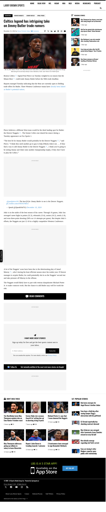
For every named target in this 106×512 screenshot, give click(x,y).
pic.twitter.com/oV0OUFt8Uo (17, 204)
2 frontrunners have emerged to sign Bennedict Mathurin (58, 444)
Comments (36, 31)
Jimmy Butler (30, 15)
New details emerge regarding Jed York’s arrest (90, 441)
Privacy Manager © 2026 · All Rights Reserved (15, 484)
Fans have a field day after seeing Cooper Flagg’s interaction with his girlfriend (91, 413)
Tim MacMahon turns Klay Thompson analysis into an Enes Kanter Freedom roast (13, 418)
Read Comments (36, 296)
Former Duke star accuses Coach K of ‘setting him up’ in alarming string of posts (35, 418)
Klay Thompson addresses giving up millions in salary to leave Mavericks (13, 445)
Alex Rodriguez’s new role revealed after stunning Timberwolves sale (90, 40)
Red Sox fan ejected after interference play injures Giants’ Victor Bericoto (91, 30)
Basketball (8, 15)
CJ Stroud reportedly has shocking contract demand (90, 422)
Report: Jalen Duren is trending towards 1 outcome (35, 444)
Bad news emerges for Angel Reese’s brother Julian (90, 404)
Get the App (70, 468)
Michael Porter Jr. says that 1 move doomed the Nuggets (57, 417)
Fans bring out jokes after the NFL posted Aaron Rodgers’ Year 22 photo (91, 50)
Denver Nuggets (19, 15)
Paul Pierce (41, 15)
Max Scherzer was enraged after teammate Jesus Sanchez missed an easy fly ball (91, 432)
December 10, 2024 (34, 207)
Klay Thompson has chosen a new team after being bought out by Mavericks (91, 20)
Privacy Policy (52, 355)
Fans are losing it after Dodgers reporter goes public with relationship (89, 451)
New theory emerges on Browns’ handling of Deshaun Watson (89, 60)
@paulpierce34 (12, 201)
